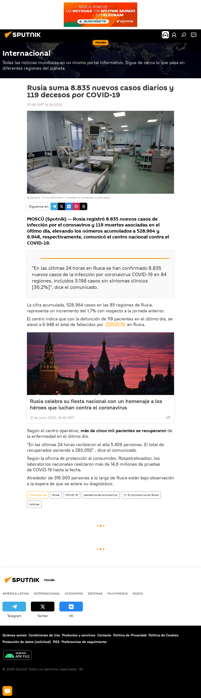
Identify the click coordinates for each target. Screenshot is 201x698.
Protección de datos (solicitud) (26, 642)
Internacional (37, 495)
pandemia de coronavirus (100, 495)
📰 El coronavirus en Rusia (141, 495)
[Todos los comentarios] (7, 691)
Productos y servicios (78, 635)
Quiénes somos (14, 635)
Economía (74, 593)
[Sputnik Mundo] (24, 39)
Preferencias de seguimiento (84, 642)
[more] (168, 417)
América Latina (15, 593)
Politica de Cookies (163, 635)
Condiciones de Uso (44, 635)
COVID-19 (115, 324)
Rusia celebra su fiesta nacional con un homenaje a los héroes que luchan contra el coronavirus (96, 404)
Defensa (95, 593)
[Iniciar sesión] (174, 35)
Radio (138, 593)
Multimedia (117, 593)
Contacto (104, 635)
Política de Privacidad (130, 635)
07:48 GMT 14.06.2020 (45, 104)
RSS (56, 642)
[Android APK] (17, 655)
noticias (34, 504)
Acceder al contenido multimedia (88, 197)
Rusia (55, 495)
